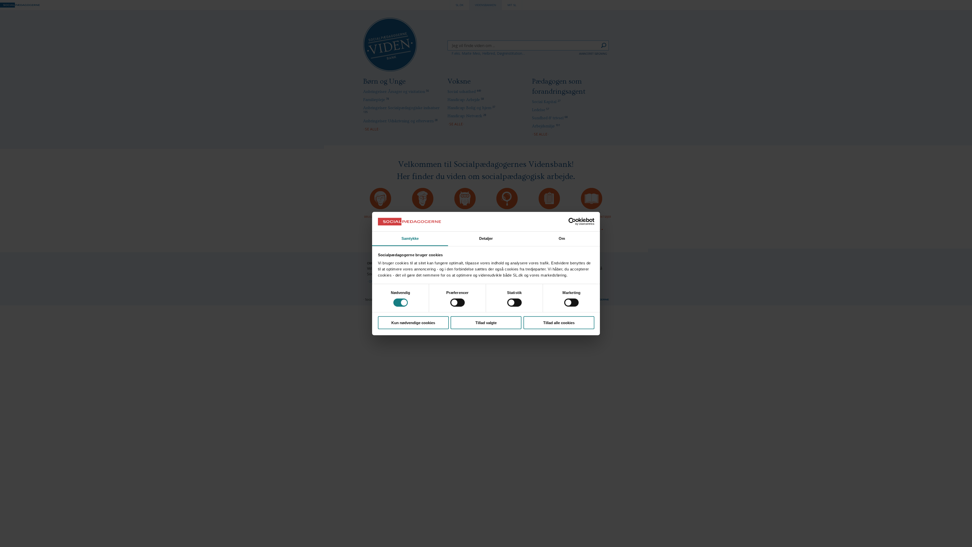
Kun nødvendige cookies (413, 323)
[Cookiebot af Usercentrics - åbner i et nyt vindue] (572, 221)
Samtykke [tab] (410, 238)
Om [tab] (562, 238)
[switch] (457, 302)
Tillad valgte (486, 323)
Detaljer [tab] (486, 238)
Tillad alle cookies (559, 323)
